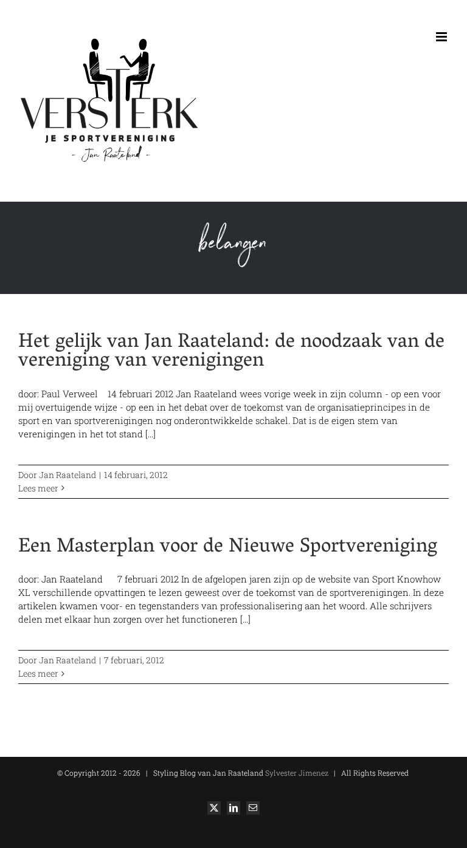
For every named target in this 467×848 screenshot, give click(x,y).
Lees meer (38, 488)
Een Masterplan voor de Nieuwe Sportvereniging (227, 547)
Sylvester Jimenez (295, 773)
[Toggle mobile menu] (442, 36)
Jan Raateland (67, 474)
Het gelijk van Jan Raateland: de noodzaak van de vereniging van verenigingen (231, 352)
